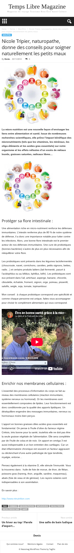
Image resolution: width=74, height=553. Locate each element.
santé (24, 509)
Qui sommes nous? (15, 544)
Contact (49, 544)
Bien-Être (22, 29)
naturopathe (42, 506)
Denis (7, 59)
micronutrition (27, 506)
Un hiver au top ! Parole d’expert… (17, 524)
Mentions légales (35, 544)
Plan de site (62, 544)
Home (4, 29)
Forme (12, 29)
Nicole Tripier (57, 506)
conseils (13, 506)
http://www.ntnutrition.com (16, 498)
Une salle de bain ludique (55, 522)
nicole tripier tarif (11, 509)
